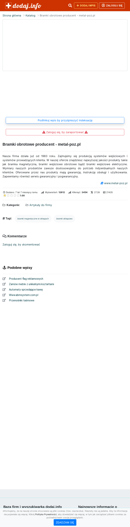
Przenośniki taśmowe (21, 300)
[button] (70, 6)
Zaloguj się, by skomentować (21, 244)
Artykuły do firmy (40, 205)
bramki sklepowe (64, 218)
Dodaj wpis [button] (87, 5)
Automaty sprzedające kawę (25, 289)
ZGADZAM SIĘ (65, 522)
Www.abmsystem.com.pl (23, 295)
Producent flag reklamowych (25, 278)
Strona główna (12, 15)
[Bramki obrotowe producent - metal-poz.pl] (65, 66)
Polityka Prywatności (46, 514)
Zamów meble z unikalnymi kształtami (31, 284)
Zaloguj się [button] (114, 5)
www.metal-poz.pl (115, 183)
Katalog (30, 15)
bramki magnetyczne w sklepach (33, 218)
